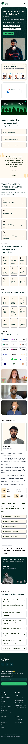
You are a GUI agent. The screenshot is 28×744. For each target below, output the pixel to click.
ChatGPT (17, 695)
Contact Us (4, 722)
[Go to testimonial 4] (15, 175)
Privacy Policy (10, 736)
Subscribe (14, 684)
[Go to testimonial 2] (13, 175)
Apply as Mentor (19, 722)
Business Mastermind (20, 707)
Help (2, 727)
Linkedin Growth (19, 698)
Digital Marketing (5, 697)
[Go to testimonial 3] (14, 175)
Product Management (6, 706)
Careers (3, 724)
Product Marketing (6, 713)
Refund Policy (17, 736)
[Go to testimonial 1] (12, 175)
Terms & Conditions (5, 739)
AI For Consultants (19, 700)
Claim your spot (9, 33)
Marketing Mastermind (20, 705)
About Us (3, 720)
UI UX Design (4, 704)
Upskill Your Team (19, 720)
